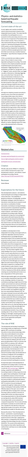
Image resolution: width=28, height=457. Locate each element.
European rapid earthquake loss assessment (12, 156)
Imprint (17, 443)
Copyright (5, 443)
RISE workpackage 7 (13, 368)
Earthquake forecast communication (11, 161)
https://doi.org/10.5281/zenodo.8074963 (12, 176)
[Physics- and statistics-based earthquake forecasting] (14, 136)
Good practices (5, 153)
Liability (11, 443)
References (7, 433)
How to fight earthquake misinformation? (12, 159)
